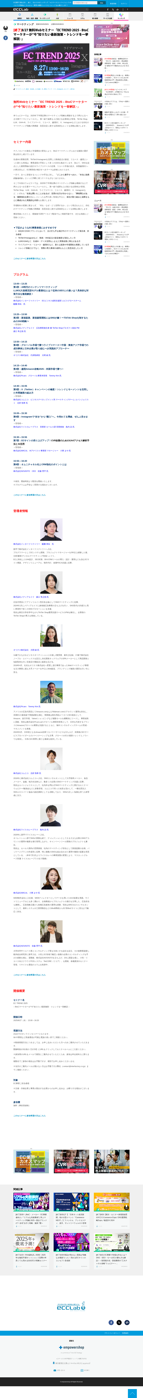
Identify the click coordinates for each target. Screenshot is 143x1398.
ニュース (70, 18)
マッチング (121, 18)
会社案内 (86, 1370)
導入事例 (95, 18)
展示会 (72, 89)
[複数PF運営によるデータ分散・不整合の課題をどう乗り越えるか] (98, 115)
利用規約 (125, 1333)
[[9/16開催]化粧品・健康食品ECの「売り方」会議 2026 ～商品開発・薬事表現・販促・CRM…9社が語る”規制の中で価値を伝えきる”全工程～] (98, 62)
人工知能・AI (39, 89)
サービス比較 (107, 18)
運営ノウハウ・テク (50, 89)
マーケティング (45, 18)
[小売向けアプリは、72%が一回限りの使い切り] (98, 104)
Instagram (60, 89)
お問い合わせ (61, 1370)
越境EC (19, 18)
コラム (82, 18)
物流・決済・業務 (32, 18)
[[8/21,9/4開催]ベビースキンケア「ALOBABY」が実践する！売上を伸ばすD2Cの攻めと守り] (98, 92)
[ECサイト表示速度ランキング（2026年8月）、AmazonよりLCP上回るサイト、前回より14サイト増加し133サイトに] (98, 126)
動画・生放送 (30, 89)
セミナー (66, 89)
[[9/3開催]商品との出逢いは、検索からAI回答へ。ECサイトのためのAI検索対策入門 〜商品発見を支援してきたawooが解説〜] (98, 78)
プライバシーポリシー (112, 1333)
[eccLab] (71, 1313)
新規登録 (113, 3)
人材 (57, 18)
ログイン (124, 3)
